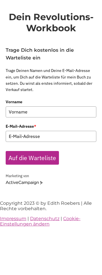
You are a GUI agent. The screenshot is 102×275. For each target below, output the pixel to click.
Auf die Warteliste (32, 158)
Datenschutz (45, 218)
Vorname (14, 101)
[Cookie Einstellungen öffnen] (42, 272)
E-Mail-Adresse (21, 126)
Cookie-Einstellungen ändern (40, 221)
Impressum (13, 218)
